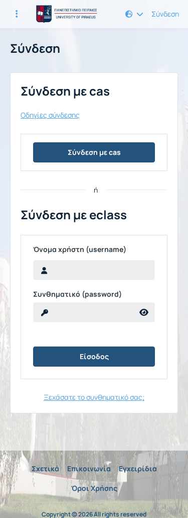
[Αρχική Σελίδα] (65, 14)
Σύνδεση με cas (94, 152)
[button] (134, 14)
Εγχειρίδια (138, 468)
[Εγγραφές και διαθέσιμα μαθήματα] (16, 14)
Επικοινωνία (89, 468)
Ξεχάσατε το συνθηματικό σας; (94, 397)
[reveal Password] (144, 312)
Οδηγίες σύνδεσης (50, 115)
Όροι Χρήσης (94, 488)
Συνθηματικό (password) (77, 294)
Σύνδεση (165, 14)
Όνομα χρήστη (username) (79, 249)
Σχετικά (45, 468)
